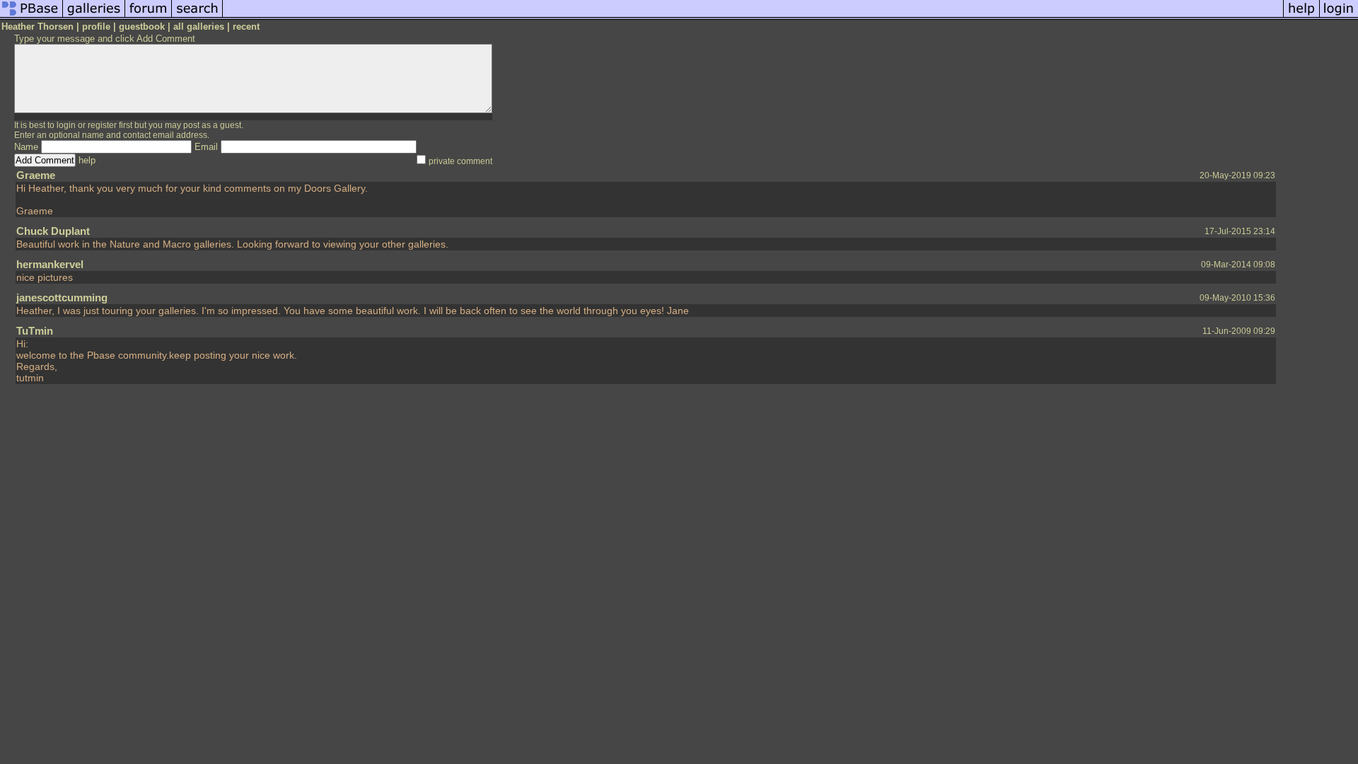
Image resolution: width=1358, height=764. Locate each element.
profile (96, 26)
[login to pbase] (1339, 16)
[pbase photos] (31, 16)
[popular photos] (753, 16)
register (102, 125)
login (66, 125)
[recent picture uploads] (94, 16)
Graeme (35, 175)
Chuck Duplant (53, 231)
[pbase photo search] (197, 16)
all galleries (198, 26)
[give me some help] (1301, 16)
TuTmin (34, 331)
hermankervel (49, 264)
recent (246, 26)
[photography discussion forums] (148, 16)
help (87, 160)
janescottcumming (62, 297)
